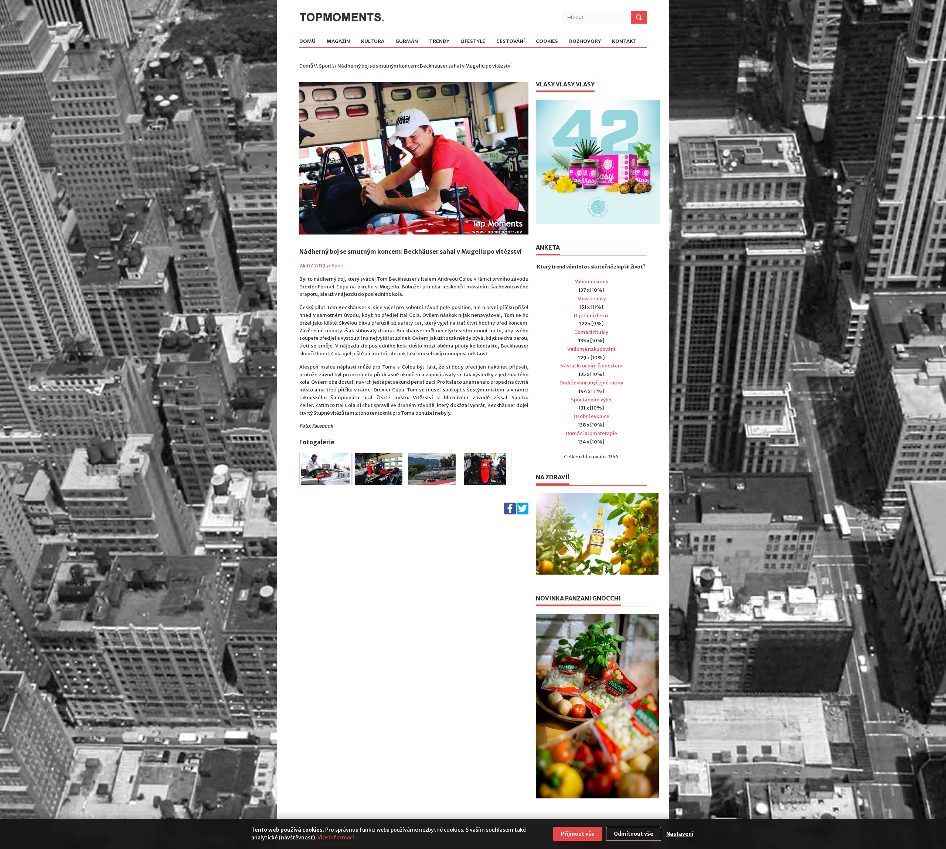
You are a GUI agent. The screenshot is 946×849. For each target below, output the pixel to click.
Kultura (372, 41)
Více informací (335, 837)
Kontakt (624, 41)
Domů (307, 41)
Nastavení (679, 834)
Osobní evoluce (591, 416)
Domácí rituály (591, 332)
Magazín (338, 41)
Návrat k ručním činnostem (591, 366)
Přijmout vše (578, 834)
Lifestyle (472, 41)
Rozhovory (585, 41)
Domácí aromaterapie (591, 433)
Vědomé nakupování (591, 349)
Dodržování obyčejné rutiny (591, 383)
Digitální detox (591, 315)
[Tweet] (522, 513)
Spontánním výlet (591, 400)
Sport (325, 66)
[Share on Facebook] (510, 513)
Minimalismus (591, 281)
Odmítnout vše (633, 834)
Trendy (439, 41)
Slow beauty (591, 298)
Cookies (547, 41)
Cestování (510, 41)
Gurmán (406, 41)
